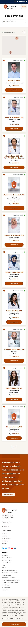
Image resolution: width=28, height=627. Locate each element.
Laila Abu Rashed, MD (14, 388)
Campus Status (5, 524)
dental (11, 485)
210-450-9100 (15, 240)
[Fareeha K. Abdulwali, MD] (14, 225)
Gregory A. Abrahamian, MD (14, 349)
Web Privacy (5, 590)
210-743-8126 (15, 124)
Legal (3, 565)
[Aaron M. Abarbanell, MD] (14, 107)
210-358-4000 (15, 279)
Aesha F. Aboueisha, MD (14, 272)
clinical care (7, 481)
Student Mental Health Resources (10, 582)
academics (15, 470)
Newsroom (4, 543)
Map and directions (6, 522)
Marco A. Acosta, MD (14, 427)
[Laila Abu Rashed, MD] (14, 378)
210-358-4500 (15, 356)
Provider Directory (6, 575)
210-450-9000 (5, 519)
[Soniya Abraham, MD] (14, 301)
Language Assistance (7, 562)
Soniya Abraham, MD (14, 311)
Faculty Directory (6, 538)
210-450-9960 (15, 203)
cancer (21, 485)
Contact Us (4, 536)
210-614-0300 (15, 85)
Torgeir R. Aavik (14, 80)
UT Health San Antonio (8, 494)
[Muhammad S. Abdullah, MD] (14, 185)
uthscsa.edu (16, 602)
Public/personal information (8, 577)
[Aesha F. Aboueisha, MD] (14, 262)
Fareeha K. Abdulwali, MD (14, 235)
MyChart (4, 567)
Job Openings (5, 541)
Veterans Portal (5, 585)
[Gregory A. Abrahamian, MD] (14, 339)
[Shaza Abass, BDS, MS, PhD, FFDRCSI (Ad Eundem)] (14, 146)
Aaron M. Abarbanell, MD (14, 117)
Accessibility (5, 555)
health (4, 485)
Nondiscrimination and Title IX (9, 570)
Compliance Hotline (6, 560)
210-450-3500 (15, 163)
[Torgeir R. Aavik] (14, 70)
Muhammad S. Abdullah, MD (14, 195)
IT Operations (5, 526)
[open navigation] (2, 7)
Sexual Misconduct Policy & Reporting (11, 580)
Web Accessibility (6, 587)
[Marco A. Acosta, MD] (14, 417)
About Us (4, 533)
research (12, 474)
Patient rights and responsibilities (10, 572)
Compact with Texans (7, 557)
